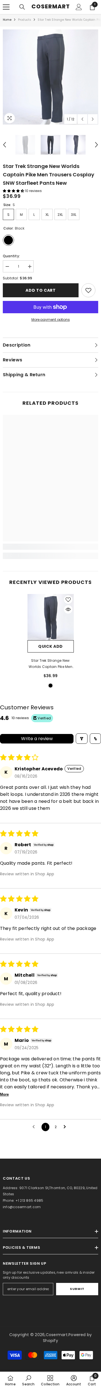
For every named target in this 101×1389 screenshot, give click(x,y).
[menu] (6, 7)
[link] (88, 290)
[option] (50, 77)
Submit (77, 1289)
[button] (82, 119)
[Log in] (79, 7)
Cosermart (57, 1334)
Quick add (50, 646)
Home (7, 20)
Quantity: (11, 256)
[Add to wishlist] (68, 599)
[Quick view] (68, 609)
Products (24, 20)
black (50, 685)
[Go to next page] (66, 1127)
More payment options (50, 319)
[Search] (22, 7)
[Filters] (82, 738)
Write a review (37, 738)
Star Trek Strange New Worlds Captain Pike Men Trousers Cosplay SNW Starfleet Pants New (50, 664)
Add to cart (41, 290)
